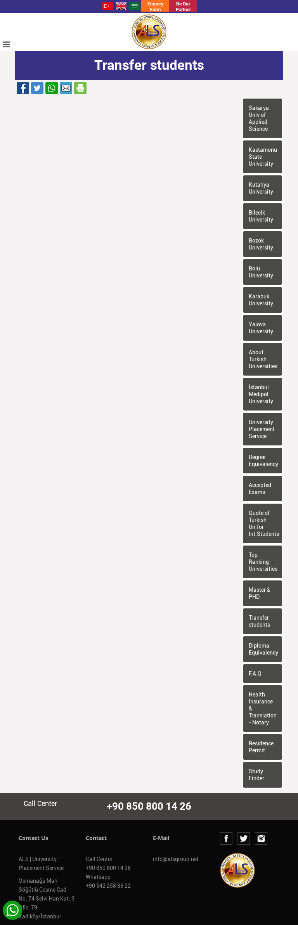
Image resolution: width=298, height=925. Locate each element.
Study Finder (256, 774)
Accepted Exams (260, 488)
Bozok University (261, 244)
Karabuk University (261, 300)
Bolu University (261, 272)
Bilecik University (261, 216)
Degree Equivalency (263, 460)
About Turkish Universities (263, 359)
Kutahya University (261, 188)
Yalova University (261, 327)
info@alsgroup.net (176, 859)
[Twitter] (37, 87)
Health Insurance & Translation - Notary (263, 708)
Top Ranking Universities (263, 562)
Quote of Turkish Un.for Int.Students (264, 523)
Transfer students (259, 621)
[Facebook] (23, 87)
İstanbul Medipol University (261, 394)
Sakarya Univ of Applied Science (259, 118)
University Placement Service (262, 429)
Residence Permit (261, 747)
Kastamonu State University (263, 157)
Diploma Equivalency (263, 649)
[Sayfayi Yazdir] (80, 87)
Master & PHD (259, 593)
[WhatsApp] (51, 87)
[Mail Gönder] (66, 87)
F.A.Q (255, 673)
